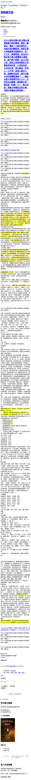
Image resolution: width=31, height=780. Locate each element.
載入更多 (3, 678)
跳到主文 (3, 16)
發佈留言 (3, 688)
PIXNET (7, 756)
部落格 (6, 31)
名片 (5, 33)
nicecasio (3, 657)
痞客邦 (12, 666)
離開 (9, 776)
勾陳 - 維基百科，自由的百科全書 (10, 150)
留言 (15, 666)
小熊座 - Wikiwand (6, 118)
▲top (2, 675)
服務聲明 (17, 757)
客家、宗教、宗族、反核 (17, 672)
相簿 (5, 30)
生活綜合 (13, 26)
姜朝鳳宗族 (7, 12)
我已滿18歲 (4, 776)
